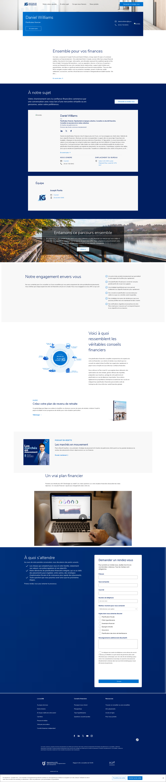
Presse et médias (42, 721)
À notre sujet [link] (64, 4)
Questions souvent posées (82, 717)
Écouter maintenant (61, 455)
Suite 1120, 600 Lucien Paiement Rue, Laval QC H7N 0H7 (108, 163)
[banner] (31, 4)
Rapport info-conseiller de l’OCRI (83, 763)
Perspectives (78, 709)
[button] (131, 4)
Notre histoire (41, 709)
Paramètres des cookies (119, 778)
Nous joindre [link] (94, 4)
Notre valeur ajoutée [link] (50, 4)
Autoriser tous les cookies (135, 778)
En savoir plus (33, 29)
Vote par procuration (43, 724)
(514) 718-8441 (69, 164)
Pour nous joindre (110, 717)
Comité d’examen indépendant (46, 728)
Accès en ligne (109, 713)
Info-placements (110, 709)
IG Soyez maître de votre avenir (46, 713)
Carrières (40, 717)
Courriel (66, 161)
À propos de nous (42, 705)
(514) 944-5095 (59, 198)
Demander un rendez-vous (126, 102)
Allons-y (83, 249)
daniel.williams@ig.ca (124, 21)
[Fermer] (163, 778)
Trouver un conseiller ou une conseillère (117, 705)
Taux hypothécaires (80, 713)
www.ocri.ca (54, 771)
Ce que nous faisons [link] (79, 4)
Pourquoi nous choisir (81, 705)
